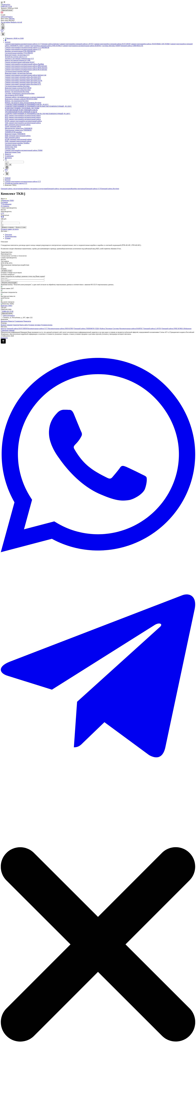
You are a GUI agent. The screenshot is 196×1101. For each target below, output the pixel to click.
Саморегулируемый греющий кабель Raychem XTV (23, 77)
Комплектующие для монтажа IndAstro (18, 73)
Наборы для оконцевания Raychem (17, 91)
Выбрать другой (16, 22)
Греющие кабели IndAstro (50, 44)
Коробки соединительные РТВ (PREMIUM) (20, 51)
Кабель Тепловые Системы (109, 328)
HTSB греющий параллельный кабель (18, 139)
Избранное (187, 328)
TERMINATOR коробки (13, 132)
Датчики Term (10, 148)
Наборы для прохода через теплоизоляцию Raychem (23, 102)
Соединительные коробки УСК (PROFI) (19, 53)
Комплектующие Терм (13, 152)
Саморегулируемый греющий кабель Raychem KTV (23, 84)
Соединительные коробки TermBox (17, 143)
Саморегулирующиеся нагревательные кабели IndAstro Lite (25, 75)
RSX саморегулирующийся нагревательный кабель (23, 117)
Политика (4, 338)
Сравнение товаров (7, 330)
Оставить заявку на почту (10, 229)
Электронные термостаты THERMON (18, 130)
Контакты (8, 158)
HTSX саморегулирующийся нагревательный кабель (23, 121)
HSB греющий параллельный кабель (18, 136)
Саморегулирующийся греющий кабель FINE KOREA (43, 46)
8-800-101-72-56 (6, 6)
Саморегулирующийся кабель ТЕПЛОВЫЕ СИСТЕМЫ (150, 44)
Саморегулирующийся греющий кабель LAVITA (76, 44)
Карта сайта (24, 325)
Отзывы (8, 238)
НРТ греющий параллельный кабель (17, 125)
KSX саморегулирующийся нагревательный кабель (23, 119)
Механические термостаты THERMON (18, 128)
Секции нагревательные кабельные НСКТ (20, 62)
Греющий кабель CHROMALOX (131, 46)
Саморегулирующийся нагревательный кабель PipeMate (24, 64)
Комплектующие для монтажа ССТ (17, 55)
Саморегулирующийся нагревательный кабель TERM (23, 150)
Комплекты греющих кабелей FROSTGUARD (21, 99)
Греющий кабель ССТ (93, 189)
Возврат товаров (6, 325)
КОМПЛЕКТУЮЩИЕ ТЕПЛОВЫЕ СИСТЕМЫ (22, 108)
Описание (8, 234)
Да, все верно (5, 22)
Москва (11, 18)
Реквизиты (27, 321)
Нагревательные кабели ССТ (37, 328)
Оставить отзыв (6, 270)
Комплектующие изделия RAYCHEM (18, 88)
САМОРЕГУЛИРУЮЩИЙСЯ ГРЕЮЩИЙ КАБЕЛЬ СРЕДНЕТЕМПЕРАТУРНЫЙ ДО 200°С (37, 113)
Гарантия (16, 325)
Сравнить (5, 206)
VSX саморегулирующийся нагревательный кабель (23, 123)
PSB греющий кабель (12, 137)
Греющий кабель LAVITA (152, 328)
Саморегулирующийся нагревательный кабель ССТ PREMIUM (27, 47)
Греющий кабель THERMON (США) (87, 328)
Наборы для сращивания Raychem (17, 101)
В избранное (6, 204)
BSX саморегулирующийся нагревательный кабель (23, 115)
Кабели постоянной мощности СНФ (17, 60)
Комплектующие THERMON (15, 134)
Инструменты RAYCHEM (14, 95)
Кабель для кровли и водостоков (36, 189)
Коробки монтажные (78, 189)
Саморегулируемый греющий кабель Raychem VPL (23, 82)
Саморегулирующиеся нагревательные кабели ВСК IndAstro (26, 69)
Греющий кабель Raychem (110, 189)
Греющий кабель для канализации (59, 189)
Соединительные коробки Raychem (17, 86)
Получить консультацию (9, 282)
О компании (9, 156)
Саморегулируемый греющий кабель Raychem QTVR (23, 80)
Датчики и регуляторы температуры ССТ (19, 58)
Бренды (3, 328)
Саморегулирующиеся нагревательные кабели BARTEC (81, 46)
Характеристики (10, 236)
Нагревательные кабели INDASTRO (61, 328)
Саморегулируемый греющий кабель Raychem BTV (23, 79)
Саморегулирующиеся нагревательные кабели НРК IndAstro (26, 66)
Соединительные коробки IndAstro (17, 71)
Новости (8, 154)
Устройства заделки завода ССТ (16, 57)
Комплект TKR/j (6, 305)
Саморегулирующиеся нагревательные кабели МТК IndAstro (26, 68)
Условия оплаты (46, 325)
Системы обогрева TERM (111, 46)
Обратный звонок (7, 10)
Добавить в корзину (8, 227)
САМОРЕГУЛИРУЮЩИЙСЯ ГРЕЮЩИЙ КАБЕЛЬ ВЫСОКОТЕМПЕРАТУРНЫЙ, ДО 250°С (38, 106)
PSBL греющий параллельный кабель (18, 141)
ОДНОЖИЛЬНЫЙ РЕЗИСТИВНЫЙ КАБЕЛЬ (21, 110)
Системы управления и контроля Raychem (19, 93)
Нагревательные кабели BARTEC (131, 328)
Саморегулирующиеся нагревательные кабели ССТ (23, 44)
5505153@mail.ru (7, 17)
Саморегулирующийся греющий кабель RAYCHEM (112, 44)
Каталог (8, 42)
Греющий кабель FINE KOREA (173, 328)
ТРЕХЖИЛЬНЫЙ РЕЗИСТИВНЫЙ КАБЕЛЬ (21, 112)
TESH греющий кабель (13, 126)
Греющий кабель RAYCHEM (17, 328)
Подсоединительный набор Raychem (18, 90)
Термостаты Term (11, 147)
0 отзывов (4, 202)
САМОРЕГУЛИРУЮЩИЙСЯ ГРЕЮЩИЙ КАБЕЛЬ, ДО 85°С (27, 104)
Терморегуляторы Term (13, 145)
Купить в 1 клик (21, 227)
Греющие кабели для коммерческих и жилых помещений (25, 97)
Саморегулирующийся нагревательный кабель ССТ (23, 49)
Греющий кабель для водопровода (13, 189)
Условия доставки (34, 325)
